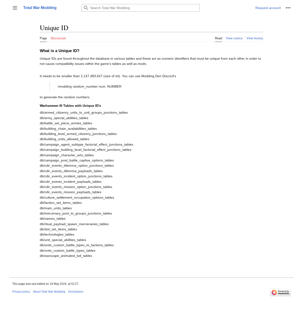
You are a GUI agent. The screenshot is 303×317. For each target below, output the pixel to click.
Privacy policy (21, 291)
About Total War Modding (49, 291)
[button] (14, 7)
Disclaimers (75, 291)
